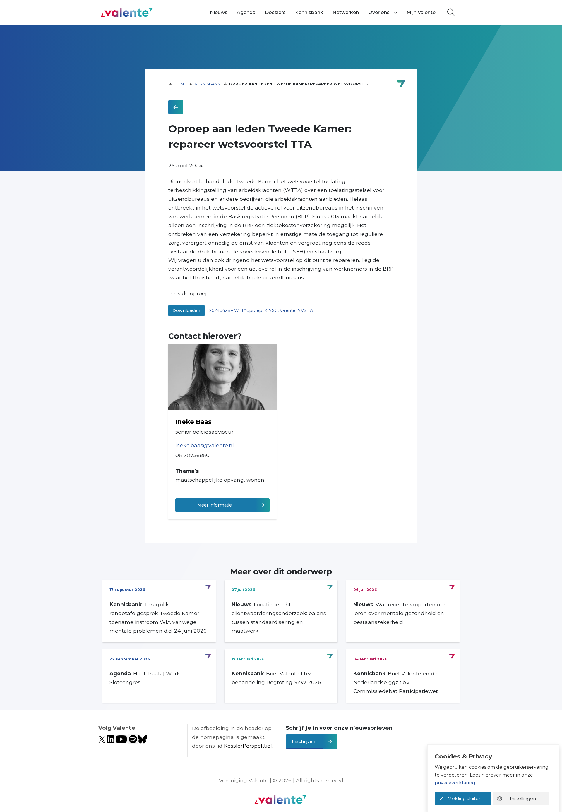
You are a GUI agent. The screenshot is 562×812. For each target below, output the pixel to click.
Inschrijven (303, 741)
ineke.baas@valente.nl (204, 445)
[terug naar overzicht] (175, 107)
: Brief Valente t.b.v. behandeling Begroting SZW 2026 (276, 677)
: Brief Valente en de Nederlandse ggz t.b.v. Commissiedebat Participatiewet (395, 682)
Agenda (246, 12)
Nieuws (218, 12)
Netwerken (346, 12)
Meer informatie (231, 505)
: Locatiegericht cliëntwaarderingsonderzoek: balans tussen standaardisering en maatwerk (279, 617)
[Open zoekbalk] (451, 12)
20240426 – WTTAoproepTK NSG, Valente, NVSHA (261, 310)
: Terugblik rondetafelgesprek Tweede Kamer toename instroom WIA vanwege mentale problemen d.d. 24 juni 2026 (158, 617)
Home (180, 84)
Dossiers (275, 12)
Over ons (379, 12)
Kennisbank (309, 12)
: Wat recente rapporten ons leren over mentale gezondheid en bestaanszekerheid (399, 613)
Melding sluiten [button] (465, 798)
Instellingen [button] (523, 798)
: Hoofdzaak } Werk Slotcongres (144, 677)
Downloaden (186, 310)
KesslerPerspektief (248, 746)
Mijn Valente (421, 12)
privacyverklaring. (455, 783)
